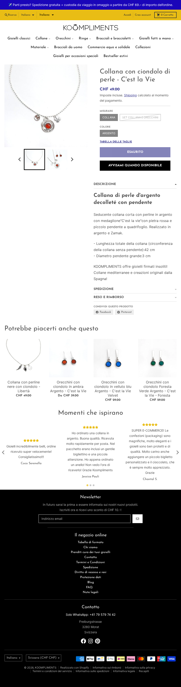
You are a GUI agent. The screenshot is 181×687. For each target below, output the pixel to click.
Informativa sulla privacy (140, 659)
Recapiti (144, 663)
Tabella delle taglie (116, 133)
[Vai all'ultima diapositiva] (20, 151)
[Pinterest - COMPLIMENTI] (97, 633)
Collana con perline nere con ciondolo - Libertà (23, 378)
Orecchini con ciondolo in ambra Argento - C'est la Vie (68, 378)
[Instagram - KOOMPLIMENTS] (90, 633)
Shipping (130, 87)
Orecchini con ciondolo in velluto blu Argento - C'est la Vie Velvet (112, 381)
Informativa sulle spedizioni (92, 663)
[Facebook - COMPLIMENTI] (83, 633)
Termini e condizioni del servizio (52, 663)
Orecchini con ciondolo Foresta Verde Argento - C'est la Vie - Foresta (157, 381)
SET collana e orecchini (140, 109)
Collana (108, 109)
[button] (47, 6)
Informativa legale (124, 663)
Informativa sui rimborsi (107, 659)
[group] (34, 151)
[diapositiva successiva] (72, 151)
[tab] (88, 477)
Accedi (127, 6)
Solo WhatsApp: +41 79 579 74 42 (90, 606)
